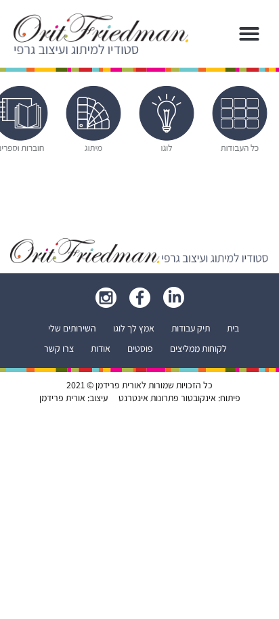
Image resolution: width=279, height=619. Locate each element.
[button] (249, 34)
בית (233, 328)
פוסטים (140, 348)
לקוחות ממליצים (198, 348)
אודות (100, 348)
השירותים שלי (72, 328)
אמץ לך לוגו (133, 328)
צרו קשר (59, 348)
